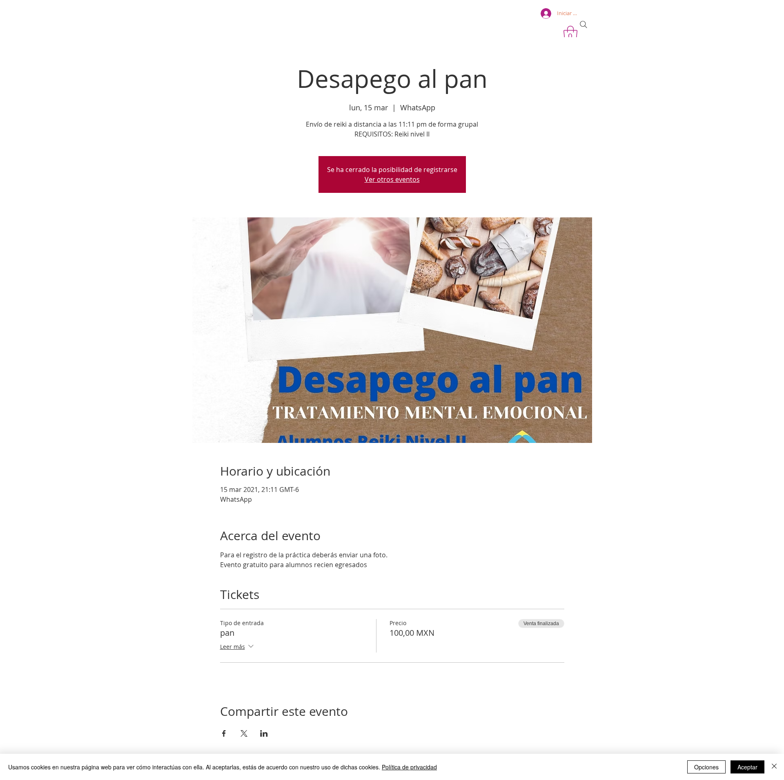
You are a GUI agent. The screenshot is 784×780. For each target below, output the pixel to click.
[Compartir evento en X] (244, 733)
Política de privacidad (409, 767)
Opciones (706, 767)
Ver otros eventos (392, 179)
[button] (570, 34)
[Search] (583, 24)
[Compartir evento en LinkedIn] (264, 733)
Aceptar (747, 767)
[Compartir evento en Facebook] (224, 733)
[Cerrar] (774, 766)
